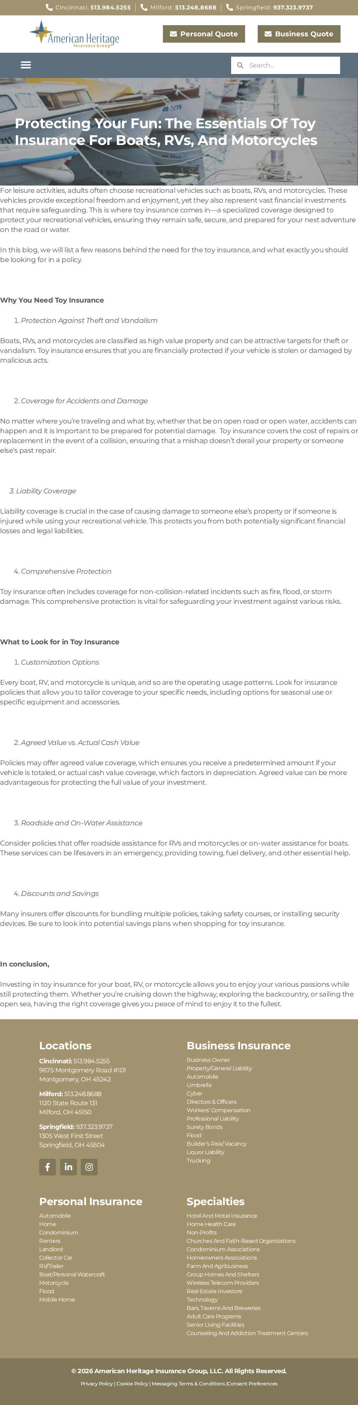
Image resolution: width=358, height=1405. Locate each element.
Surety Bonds (204, 1127)
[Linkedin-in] (68, 1167)
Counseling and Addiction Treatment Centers (247, 1333)
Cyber (194, 1093)
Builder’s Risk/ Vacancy (217, 1143)
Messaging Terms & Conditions (188, 1384)
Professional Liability (213, 1118)
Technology (202, 1299)
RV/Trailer (51, 1266)
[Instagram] (89, 1167)
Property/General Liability (219, 1068)
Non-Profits (202, 1232)
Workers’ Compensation (219, 1110)
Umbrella (199, 1085)
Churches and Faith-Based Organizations (241, 1241)
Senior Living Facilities (215, 1324)
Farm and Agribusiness (217, 1266)
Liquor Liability (205, 1152)
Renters (49, 1241)
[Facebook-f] (47, 1167)
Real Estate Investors (214, 1291)
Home (47, 1224)
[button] (25, 64)
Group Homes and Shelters (223, 1274)
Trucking (198, 1160)
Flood (194, 1135)
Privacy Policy (97, 1384)
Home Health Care (211, 1224)
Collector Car (55, 1257)
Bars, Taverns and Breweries (224, 1308)
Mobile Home (57, 1299)
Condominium (58, 1232)
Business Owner (208, 1060)
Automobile (202, 1076)
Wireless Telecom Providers (223, 1283)
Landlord (51, 1249)
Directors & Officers (211, 1102)
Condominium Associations (223, 1249)
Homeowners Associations (222, 1257)
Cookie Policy (132, 1384)
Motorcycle (54, 1283)
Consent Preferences (252, 1384)
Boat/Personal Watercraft (72, 1274)
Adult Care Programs (214, 1316)
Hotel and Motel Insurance (222, 1215)
